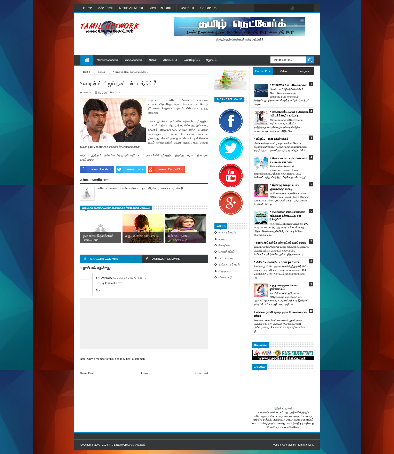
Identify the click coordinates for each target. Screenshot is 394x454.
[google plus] (309, 8)
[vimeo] (275, 8)
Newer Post (87, 373)
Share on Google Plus (170, 169)
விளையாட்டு (170, 59)
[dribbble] (292, 8)
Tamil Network (306, 444)
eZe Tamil (105, 8)
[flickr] (283, 8)
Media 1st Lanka (161, 8)
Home (87, 8)
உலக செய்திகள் (133, 59)
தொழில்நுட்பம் (192, 59)
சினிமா (153, 59)
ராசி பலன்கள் (226, 258)
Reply (99, 290)
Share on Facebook (100, 169)
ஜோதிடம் (211, 59)
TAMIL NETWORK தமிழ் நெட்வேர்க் (127, 444)
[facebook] (258, 8)
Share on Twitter (134, 169)
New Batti (187, 8)
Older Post (201, 373)
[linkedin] (301, 8)
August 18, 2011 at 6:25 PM (130, 277)
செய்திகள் (224, 245)
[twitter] (266, 8)
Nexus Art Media (131, 8)
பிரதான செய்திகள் (107, 59)
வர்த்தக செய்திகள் (229, 264)
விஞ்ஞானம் (225, 270)
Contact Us (208, 8)
